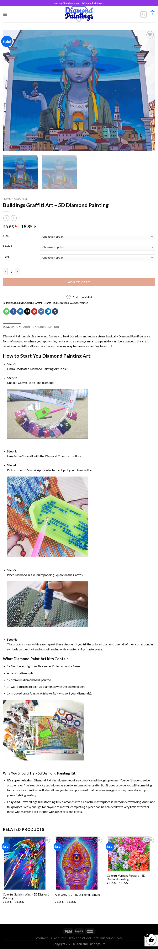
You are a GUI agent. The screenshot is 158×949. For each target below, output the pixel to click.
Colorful (21, 198)
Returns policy (104, 938)
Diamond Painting (62, 356)
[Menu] (5, 14)
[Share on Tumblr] (55, 311)
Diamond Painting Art (17, 336)
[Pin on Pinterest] (34, 311)
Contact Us (44, 938)
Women (83, 302)
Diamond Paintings (131, 336)
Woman (74, 302)
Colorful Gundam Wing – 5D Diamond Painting (26, 896)
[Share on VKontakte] (41, 311)
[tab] (12, 327)
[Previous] (10, 90)
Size (6, 236)
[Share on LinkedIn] (48, 311)
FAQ (119, 938)
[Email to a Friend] (27, 311)
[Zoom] (8, 146)
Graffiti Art (49, 302)
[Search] (143, 14)
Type (6, 257)
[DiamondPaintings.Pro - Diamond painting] (79, 14)
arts (11, 302)
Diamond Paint (27, 658)
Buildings (19, 302)
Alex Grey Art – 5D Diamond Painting (78, 894)
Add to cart (79, 282)
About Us (60, 938)
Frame (7, 246)
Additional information (41, 326)
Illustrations (62, 302)
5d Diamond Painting (54, 773)
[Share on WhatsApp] (6, 311)
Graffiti (39, 302)
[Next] (147, 90)
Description (12, 326)
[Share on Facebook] (13, 311)
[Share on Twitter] (20, 311)
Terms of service (80, 938)
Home (7, 198)
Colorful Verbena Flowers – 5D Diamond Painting (126, 877)
